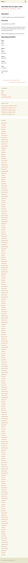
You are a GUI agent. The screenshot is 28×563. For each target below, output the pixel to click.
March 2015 (3, 410)
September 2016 (4, 372)
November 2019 (4, 292)
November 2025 (4, 141)
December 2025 (4, 139)
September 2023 (4, 196)
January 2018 (4, 338)
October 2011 (4, 496)
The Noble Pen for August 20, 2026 (8, 110)
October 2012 (4, 471)
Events (2, 90)
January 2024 (4, 188)
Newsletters (13, 8)
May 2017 (3, 355)
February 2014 (4, 437)
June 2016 (3, 378)
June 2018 (3, 328)
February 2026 (4, 135)
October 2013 (4, 445)
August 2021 (3, 248)
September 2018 (4, 322)
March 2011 (3, 510)
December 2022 (4, 215)
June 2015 (3, 403)
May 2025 (3, 154)
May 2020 (3, 280)
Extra (2, 92)
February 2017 (4, 362)
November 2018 (4, 318)
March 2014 (3, 435)
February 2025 (4, 160)
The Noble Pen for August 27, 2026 (8, 107)
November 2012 (4, 468)
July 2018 (3, 326)
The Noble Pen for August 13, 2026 (8, 112)
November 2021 (4, 242)
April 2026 (3, 131)
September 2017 (4, 347)
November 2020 (4, 267)
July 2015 (3, 401)
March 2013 (3, 460)
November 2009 (4, 544)
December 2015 (4, 391)
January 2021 (4, 263)
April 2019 (3, 307)
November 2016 (4, 368)
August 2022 (3, 223)
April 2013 (3, 458)
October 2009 (4, 546)
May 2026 (3, 129)
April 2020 (3, 282)
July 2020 (3, 276)
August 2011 (3, 500)
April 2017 (3, 357)
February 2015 (4, 412)
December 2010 (4, 517)
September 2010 (4, 523)
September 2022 (4, 221)
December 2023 (4, 190)
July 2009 (3, 552)
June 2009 (3, 554)
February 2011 (4, 512)
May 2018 (3, 330)
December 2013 (4, 441)
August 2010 (3, 525)
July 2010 (3, 527)
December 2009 (4, 542)
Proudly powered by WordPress (7, 560)
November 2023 (4, 192)
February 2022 (4, 236)
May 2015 (3, 406)
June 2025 (3, 152)
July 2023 (3, 200)
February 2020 (4, 286)
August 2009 (3, 550)
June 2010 (3, 529)
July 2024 (3, 175)
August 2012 (3, 475)
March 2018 (3, 334)
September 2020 (4, 271)
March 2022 (3, 234)
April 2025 (3, 156)
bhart (20, 8)
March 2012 (3, 485)
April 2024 (3, 181)
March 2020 (3, 284)
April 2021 (3, 257)
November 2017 (4, 343)
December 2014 (4, 416)
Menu (2, 1)
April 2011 (3, 508)
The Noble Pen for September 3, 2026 (9, 105)
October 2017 (4, 345)
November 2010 (4, 519)
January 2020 (4, 288)
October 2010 (4, 521)
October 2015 (4, 395)
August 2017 (3, 349)
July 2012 (3, 477)
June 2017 (3, 353)
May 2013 (3, 456)
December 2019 (4, 290)
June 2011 (3, 504)
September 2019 (4, 297)
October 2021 (4, 244)
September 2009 (4, 548)
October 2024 (4, 169)
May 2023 (3, 204)
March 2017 (3, 359)
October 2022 (4, 219)
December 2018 (4, 315)
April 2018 (3, 332)
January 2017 (4, 364)
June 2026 (3, 127)
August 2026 (3, 123)
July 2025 (3, 150)
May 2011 (3, 506)
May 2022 (3, 229)
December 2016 (4, 366)
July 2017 (3, 351)
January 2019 (4, 313)
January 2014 (4, 439)
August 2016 (3, 374)
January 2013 (4, 464)
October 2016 (4, 370)
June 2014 (3, 429)
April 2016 (3, 383)
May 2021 (3, 255)
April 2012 (3, 483)
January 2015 (4, 414)
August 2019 (3, 299)
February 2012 (4, 487)
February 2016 (4, 387)
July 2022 (3, 225)
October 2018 (4, 320)
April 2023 (3, 206)
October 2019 (4, 294)
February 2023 (4, 211)
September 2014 (4, 422)
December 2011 (4, 492)
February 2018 (4, 336)
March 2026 (3, 133)
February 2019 (4, 311)
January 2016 (4, 389)
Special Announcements (6, 97)
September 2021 (4, 246)
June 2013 (3, 454)
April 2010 (3, 533)
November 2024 (4, 167)
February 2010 (4, 538)
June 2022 (3, 227)
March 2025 (3, 158)
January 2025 (4, 162)
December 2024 (4, 164)
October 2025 (4, 144)
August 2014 (3, 424)
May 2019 (3, 305)
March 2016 (3, 385)
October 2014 (4, 420)
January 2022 (4, 238)
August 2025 (3, 148)
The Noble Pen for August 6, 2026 (8, 114)
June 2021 (3, 253)
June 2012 (3, 479)
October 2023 (4, 194)
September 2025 (4, 146)
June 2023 (3, 202)
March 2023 (3, 209)
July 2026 (3, 125)
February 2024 (4, 185)
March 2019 (3, 309)
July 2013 (3, 452)
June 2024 (3, 177)
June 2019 (3, 303)
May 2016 (3, 380)
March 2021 (3, 259)
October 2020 (4, 269)
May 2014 (3, 431)
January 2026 (4, 137)
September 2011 (4, 498)
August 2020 (3, 274)
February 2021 (4, 261)
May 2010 (3, 531)
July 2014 (3, 427)
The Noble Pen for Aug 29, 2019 (10, 80)
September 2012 (4, 473)
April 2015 (3, 408)
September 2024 (4, 171)
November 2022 (4, 217)
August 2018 (3, 324)
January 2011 (4, 515)
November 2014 (4, 418)
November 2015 (4, 393)
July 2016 (3, 376)
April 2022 (3, 232)
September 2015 (4, 397)
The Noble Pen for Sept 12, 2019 (17, 82)
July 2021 (3, 250)
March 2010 (3, 536)
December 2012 (4, 466)
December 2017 (4, 341)
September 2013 (4, 448)
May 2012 (3, 481)
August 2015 (3, 399)
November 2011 (4, 494)
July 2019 (3, 301)
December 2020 (4, 265)
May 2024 (3, 179)
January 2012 (4, 489)
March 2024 (3, 183)
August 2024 (3, 173)
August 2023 (3, 198)
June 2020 (3, 278)
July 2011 (3, 502)
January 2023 (4, 213)
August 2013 (3, 450)
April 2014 (3, 433)
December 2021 (4, 240)
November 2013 (4, 443)
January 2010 (4, 540)
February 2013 (4, 462)
